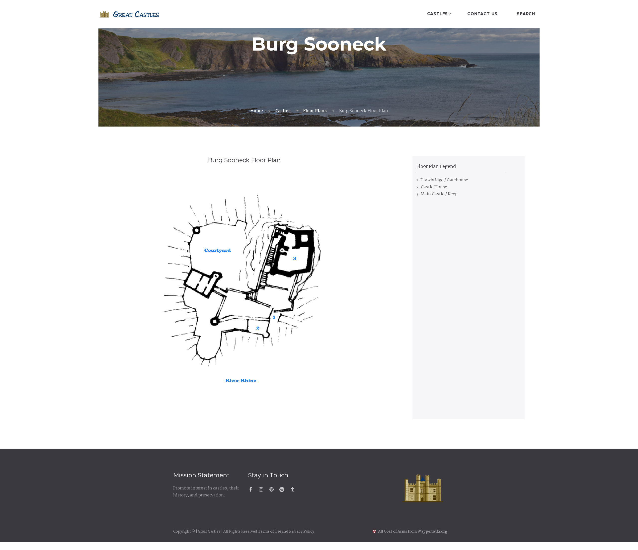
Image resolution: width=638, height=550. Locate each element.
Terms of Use (269, 532)
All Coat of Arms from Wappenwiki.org (412, 532)
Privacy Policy (301, 532)
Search (526, 13)
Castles (437, 13)
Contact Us (482, 13)
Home (256, 111)
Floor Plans (315, 111)
